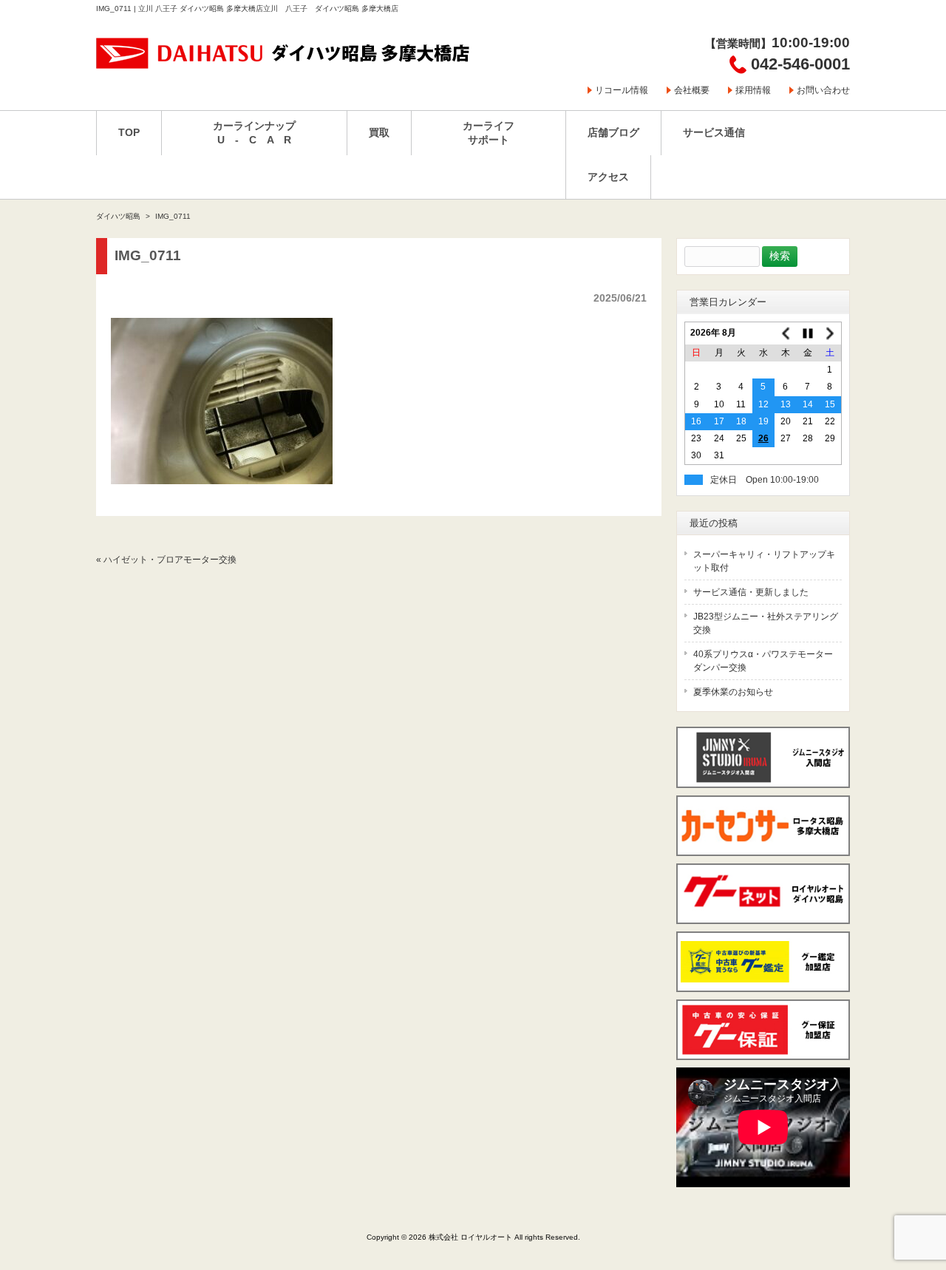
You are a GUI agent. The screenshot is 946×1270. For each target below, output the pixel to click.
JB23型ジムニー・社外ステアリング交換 (765, 623)
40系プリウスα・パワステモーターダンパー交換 (763, 661)
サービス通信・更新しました (751, 592)
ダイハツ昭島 (118, 216)
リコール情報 (621, 90)
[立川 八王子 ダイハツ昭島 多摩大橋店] (284, 64)
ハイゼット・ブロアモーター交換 (169, 559)
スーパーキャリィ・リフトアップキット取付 (764, 561)
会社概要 (692, 90)
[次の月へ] (830, 333)
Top (911, 1198)
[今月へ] (808, 333)
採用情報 (753, 90)
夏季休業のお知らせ (733, 692)
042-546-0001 (800, 64)
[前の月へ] (786, 333)
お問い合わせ (823, 90)
